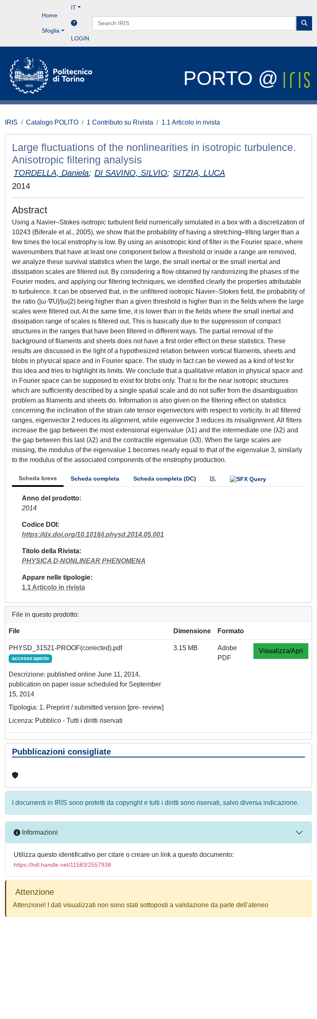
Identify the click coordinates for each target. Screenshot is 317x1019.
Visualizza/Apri (281, 650)
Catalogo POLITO (52, 122)
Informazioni (39, 832)
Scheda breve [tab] (38, 478)
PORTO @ (233, 78)
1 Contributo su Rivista (120, 122)
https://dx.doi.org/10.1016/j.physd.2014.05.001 (93, 534)
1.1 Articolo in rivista (190, 122)
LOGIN (80, 38)
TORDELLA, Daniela (51, 172)
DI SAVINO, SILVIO (131, 172)
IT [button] (73, 7)
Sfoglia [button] (50, 30)
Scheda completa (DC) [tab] (164, 478)
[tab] (213, 479)
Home (49, 15)
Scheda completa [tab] (95, 478)
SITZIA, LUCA (199, 172)
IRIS (11, 122)
